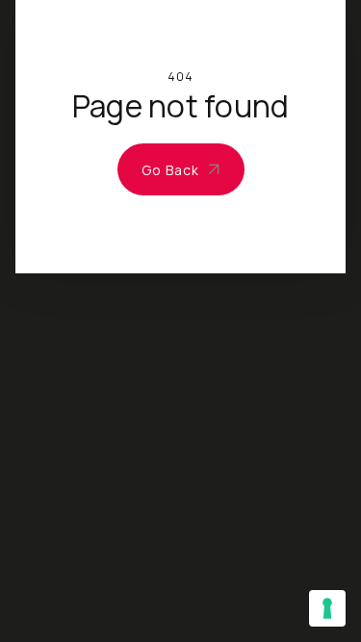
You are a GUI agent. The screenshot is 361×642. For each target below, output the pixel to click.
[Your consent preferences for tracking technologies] (327, 608)
